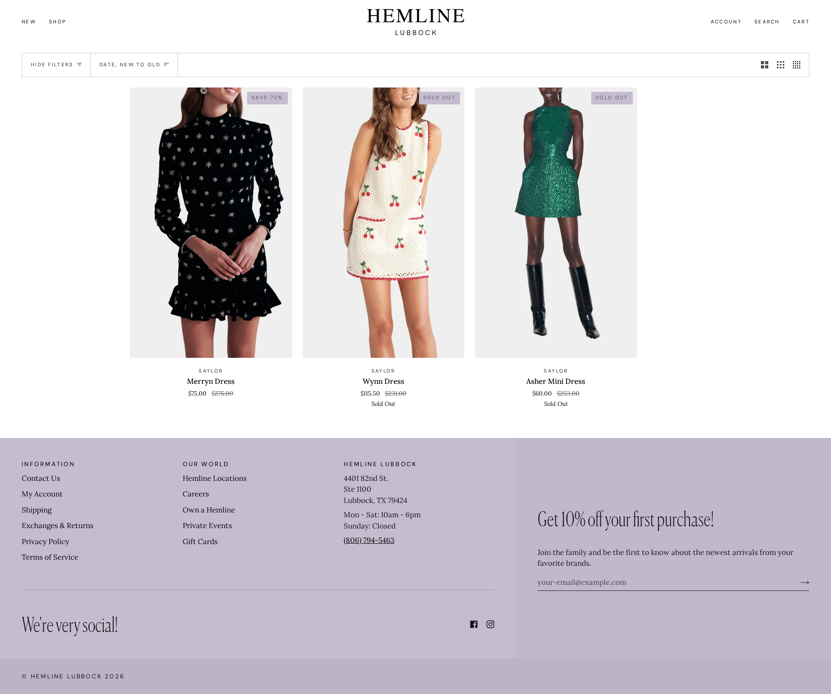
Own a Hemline (209, 510)
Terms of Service (50, 557)
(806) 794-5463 (369, 540)
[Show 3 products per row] (781, 65)
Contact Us (41, 478)
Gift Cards (200, 541)
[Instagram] (490, 624)
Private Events (207, 525)
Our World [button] (206, 464)
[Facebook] (474, 624)
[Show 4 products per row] (799, 65)
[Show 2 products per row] (765, 65)
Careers (196, 494)
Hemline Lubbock (66, 676)
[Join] (797, 582)
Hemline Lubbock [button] (380, 464)
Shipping (37, 510)
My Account (42, 494)
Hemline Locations (215, 478)
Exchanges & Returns (57, 525)
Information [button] (48, 464)
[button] (57, 22)
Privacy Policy (45, 541)
